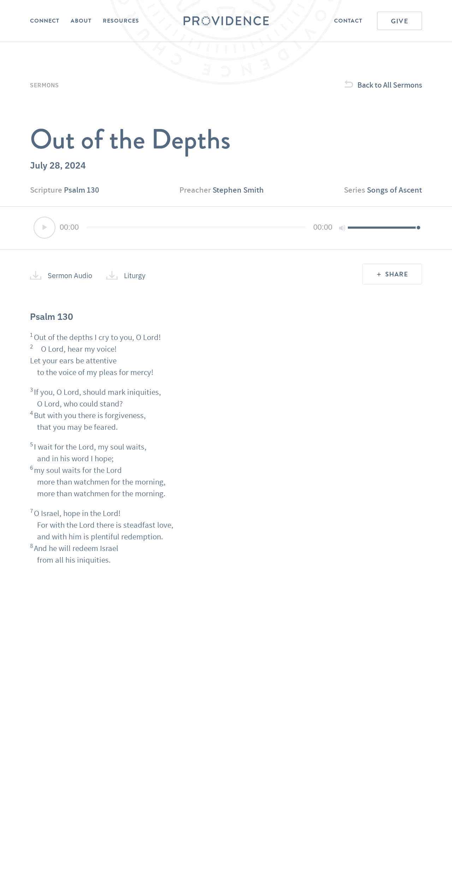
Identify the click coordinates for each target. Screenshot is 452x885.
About (81, 21)
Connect (44, 21)
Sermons (44, 85)
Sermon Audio (70, 275)
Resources (121, 21)
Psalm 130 (81, 189)
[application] (226, 228)
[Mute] (342, 227)
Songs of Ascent (394, 189)
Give (399, 21)
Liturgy (134, 275)
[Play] (44, 227)
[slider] (383, 227)
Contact (348, 21)
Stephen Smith (238, 189)
